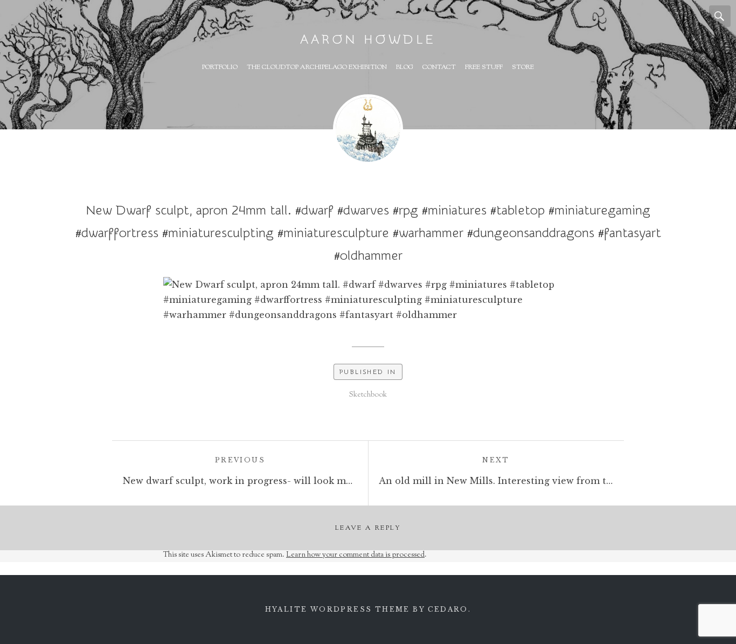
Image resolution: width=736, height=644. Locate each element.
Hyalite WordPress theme (337, 609)
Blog (404, 67)
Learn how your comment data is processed (355, 555)
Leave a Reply (368, 528)
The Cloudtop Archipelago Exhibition (317, 67)
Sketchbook (368, 395)
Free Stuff (484, 67)
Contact (439, 67)
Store (523, 67)
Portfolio (220, 67)
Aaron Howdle (368, 39)
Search (720, 16)
